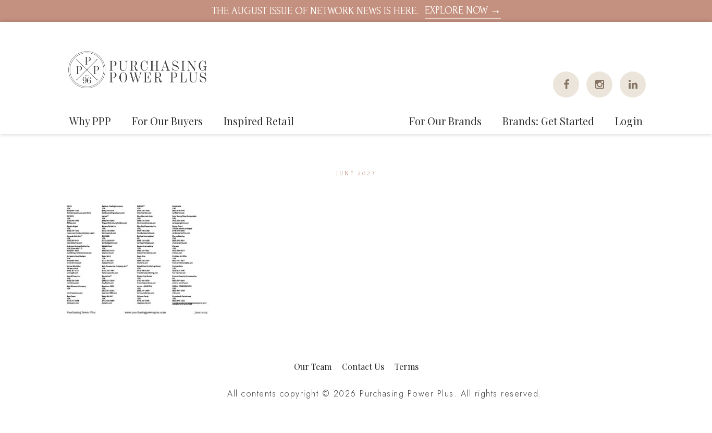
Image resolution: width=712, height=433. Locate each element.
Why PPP (90, 121)
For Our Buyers (167, 121)
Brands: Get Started (548, 121)
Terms (407, 366)
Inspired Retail (259, 121)
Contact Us (363, 366)
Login (629, 121)
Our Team (313, 366)
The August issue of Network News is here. (356, 11)
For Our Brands (445, 121)
